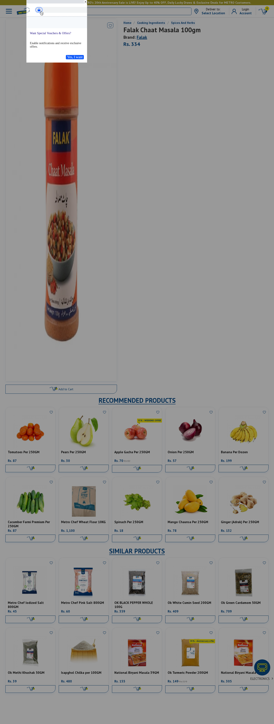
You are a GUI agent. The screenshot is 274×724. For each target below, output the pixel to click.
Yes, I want (75, 57)
